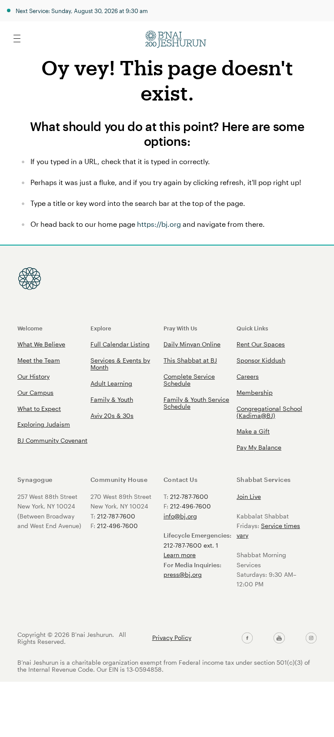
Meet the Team (38, 360)
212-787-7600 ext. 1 (191, 545)
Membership (255, 392)
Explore (100, 328)
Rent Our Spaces (261, 344)
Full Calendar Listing (120, 344)
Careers (248, 376)
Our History (33, 376)
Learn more (180, 555)
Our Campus (35, 392)
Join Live (249, 496)
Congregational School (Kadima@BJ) (269, 412)
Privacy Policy (171, 637)
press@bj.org (183, 574)
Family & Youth (111, 399)
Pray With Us (180, 328)
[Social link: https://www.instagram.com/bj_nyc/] (311, 638)
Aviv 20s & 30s (112, 415)
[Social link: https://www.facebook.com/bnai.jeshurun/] (247, 638)
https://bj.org (159, 224)
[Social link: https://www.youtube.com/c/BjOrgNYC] (279, 638)
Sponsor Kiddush (261, 360)
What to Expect (39, 408)
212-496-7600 (117, 525)
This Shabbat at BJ (190, 360)
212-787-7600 (116, 516)
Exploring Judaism (43, 424)
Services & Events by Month (120, 364)
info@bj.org (180, 516)
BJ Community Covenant (52, 440)
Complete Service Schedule (189, 380)
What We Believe (41, 344)
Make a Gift (253, 431)
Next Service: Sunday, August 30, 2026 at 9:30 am (82, 10)
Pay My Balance (259, 447)
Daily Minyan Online (192, 344)
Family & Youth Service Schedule (196, 403)
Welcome (30, 328)
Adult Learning (111, 383)
